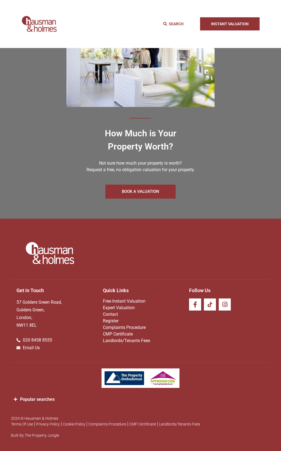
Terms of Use (22, 424)
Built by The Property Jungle (35, 435)
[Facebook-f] (195, 304)
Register (111, 320)
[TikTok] (210, 304)
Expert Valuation (119, 307)
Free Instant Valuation (124, 301)
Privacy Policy (48, 424)
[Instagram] (225, 304)
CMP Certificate (118, 334)
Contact (110, 314)
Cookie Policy (74, 424)
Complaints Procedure (124, 327)
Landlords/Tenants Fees (126, 340)
